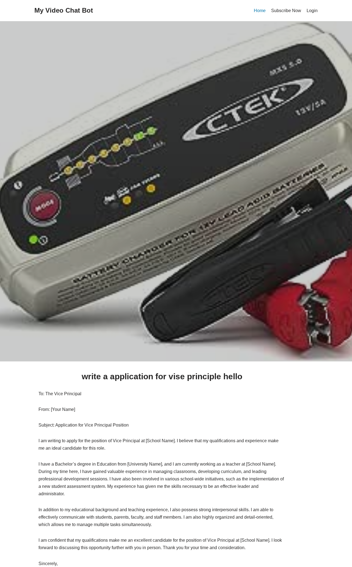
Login (312, 10)
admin (162, 226)
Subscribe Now (286, 10)
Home (260, 10)
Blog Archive (146, 156)
